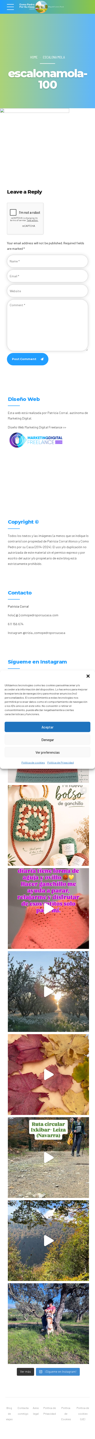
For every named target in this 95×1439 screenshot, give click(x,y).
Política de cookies (33, 762)
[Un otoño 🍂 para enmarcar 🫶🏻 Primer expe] (48, 1074)
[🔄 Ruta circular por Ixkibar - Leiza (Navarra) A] (48, 1157)
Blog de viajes (9, 1413)
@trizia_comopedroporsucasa (44, 633)
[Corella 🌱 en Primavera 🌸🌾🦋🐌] (48, 991)
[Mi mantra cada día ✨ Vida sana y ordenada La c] (48, 1323)
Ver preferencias (48, 752)
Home (34, 57)
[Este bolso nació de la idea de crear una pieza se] (48, 825)
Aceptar (47, 727)
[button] (88, 676)
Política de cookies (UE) (83, 1413)
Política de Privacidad (60, 762)
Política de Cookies (66, 1413)
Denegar (47, 739)
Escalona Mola (54, 57)
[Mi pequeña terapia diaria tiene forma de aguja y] (48, 908)
